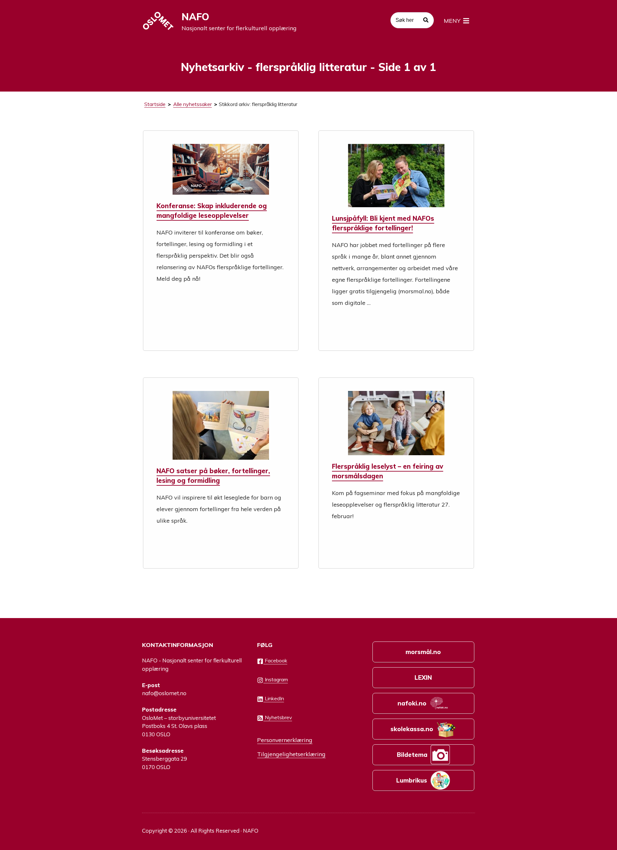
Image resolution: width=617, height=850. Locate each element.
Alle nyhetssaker (192, 104)
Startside (154, 104)
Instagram (276, 679)
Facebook (275, 660)
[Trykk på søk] (426, 21)
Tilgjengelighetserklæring (291, 753)
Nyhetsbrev (278, 717)
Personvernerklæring (284, 739)
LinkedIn (274, 698)
